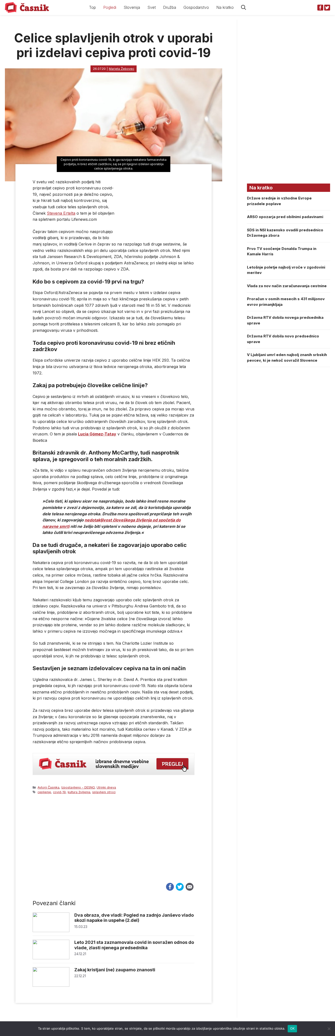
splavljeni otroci (104, 792)
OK (292, 1028)
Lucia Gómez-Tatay (97, 434)
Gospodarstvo (196, 7)
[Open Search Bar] (243, 7)
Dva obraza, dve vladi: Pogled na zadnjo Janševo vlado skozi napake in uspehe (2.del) (134, 918)
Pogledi (109, 7)
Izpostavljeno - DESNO (78, 787)
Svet (151, 7)
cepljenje (44, 792)
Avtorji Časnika (48, 787)
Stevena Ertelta (61, 213)
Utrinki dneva (106, 787)
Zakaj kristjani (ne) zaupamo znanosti (114, 969)
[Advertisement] (113, 843)
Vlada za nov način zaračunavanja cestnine (287, 286)
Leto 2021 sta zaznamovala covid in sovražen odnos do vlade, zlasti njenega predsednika (134, 945)
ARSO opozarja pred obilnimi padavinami (285, 216)
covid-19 (59, 792)
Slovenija (132, 7)
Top (92, 7)
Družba (169, 7)
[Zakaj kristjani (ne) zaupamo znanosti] (51, 985)
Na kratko (225, 7)
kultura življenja (79, 792)
